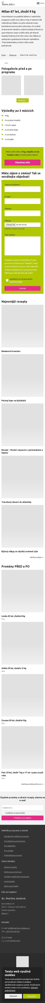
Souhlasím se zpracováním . (21, 280)
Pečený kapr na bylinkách (14, 400)
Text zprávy (10, 235)
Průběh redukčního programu (16, 877)
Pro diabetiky (9, 846)
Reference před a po (13, 872)
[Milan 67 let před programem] (11, 85)
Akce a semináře (11, 886)
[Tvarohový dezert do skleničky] (23, 477)
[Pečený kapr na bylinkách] (23, 376)
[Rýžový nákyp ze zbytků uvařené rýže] (23, 527)
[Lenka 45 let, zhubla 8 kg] (23, 591)
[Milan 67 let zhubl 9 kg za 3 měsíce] (34, 85)
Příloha (7, 221)
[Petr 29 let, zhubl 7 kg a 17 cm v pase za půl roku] (23, 748)
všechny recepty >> (37, 557)
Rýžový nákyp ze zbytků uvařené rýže (20, 551)
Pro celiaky (8, 851)
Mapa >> (5, 913)
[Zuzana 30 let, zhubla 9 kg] (23, 696)
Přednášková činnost (13, 855)
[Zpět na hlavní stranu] (8, 3)
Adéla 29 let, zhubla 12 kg (14, 668)
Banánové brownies (11, 351)
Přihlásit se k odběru (22, 818)
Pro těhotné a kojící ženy (14, 841)
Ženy (3, 619)
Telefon (7, 209)
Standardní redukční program (16, 836)
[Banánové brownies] (23, 326)
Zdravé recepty (10, 867)
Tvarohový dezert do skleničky (16, 502)
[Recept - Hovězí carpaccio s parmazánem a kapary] (23, 425)
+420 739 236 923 (12, 931)
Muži (6, 63)
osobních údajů (16, 282)
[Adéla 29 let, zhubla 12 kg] (23, 643)
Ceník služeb (9, 881)
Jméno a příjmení (12, 185)
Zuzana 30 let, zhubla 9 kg (14, 720)
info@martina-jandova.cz (19, 928)
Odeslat (22, 288)
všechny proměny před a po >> (32, 784)
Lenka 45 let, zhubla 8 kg (13, 616)
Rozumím (32, 996)
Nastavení (13, 996)
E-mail (8, 197)
